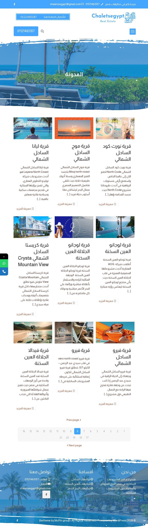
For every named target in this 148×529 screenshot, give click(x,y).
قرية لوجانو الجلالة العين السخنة (77, 251)
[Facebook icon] (14, 4)
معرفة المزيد (106, 204)
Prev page (72, 419)
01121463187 (93, 4)
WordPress (120, 520)
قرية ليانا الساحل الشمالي (40, 152)
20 (67, 437)
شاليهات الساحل (80, 479)
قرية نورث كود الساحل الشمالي (117, 152)
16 (24, 431)
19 (74, 437)
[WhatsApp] (4, 263)
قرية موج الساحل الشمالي (81, 152)
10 (64, 431)
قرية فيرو (81, 350)
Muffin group (62, 520)
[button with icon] (46, 494)
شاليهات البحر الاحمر (79, 488)
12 (50, 431)
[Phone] (4, 271)
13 (44, 431)
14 (37, 431)
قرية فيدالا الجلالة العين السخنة (36, 357)
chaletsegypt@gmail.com (65, 4)
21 (61, 437)
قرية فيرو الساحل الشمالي (122, 357)
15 (31, 431)
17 (87, 437)
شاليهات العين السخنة (77, 483)
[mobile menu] (133, 32)
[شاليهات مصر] (114, 17)
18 (81, 437)
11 (57, 431)
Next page (75, 445)
